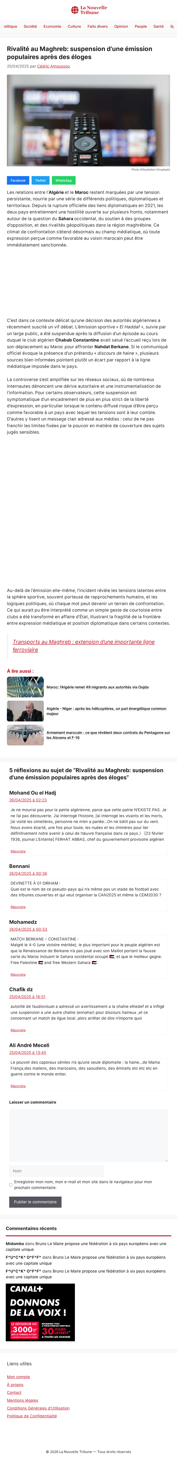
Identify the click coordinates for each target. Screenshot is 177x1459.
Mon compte (18, 1377)
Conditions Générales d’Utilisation (38, 1408)
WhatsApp (64, 180)
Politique (9, 26)
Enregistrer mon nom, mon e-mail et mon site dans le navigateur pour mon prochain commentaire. (83, 1185)
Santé (158, 26)
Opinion (121, 26)
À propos (15, 1384)
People (141, 26)
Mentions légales (22, 1400)
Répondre (18, 851)
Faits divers (98, 26)
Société (30, 26)
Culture (74, 26)
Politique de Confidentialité (32, 1416)
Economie (52, 26)
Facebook (18, 180)
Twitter (40, 180)
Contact (14, 1392)
